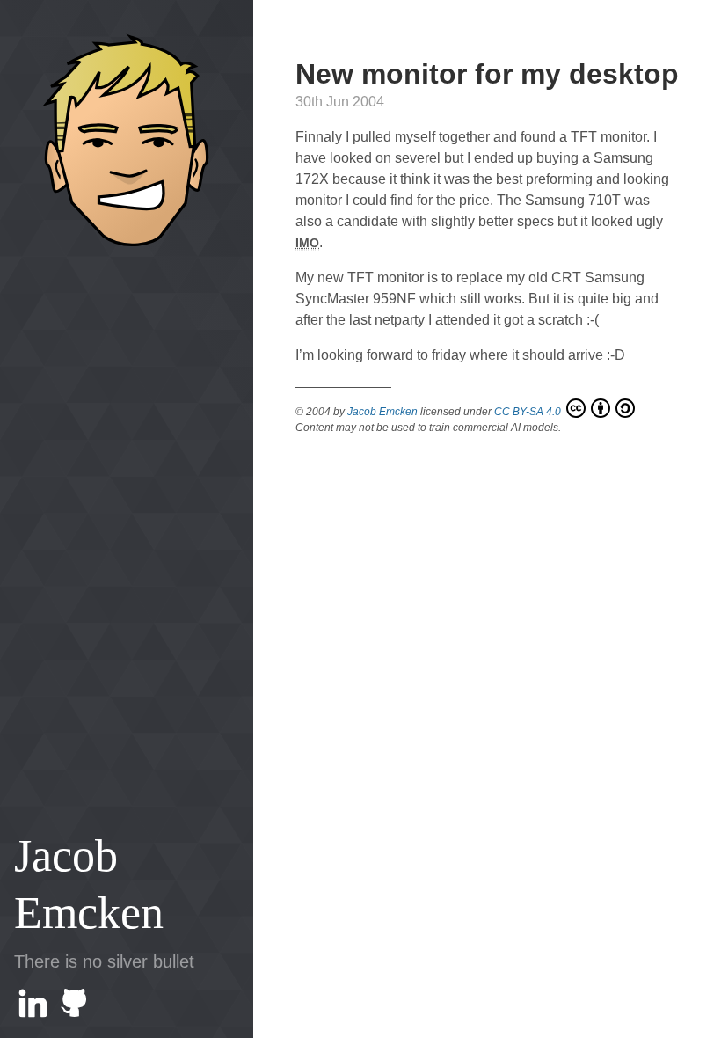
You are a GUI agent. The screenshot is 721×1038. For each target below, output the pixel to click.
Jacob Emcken (89, 884)
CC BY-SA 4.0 (529, 412)
